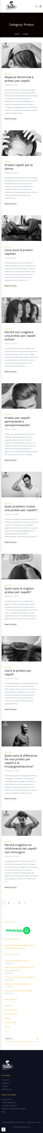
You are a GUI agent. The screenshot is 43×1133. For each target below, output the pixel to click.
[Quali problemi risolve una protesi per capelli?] (21, 473)
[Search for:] (21, 1039)
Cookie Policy (30, 1122)
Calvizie (8, 1006)
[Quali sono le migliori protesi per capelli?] (21, 555)
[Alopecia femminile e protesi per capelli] (21, 44)
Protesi (8, 74)
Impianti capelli (11, 1010)
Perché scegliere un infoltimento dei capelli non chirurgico (21, 848)
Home (17, 34)
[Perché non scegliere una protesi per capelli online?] (21, 299)
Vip (6, 1031)
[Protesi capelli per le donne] (21, 132)
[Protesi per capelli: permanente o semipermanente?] (21, 385)
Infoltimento (10, 1014)
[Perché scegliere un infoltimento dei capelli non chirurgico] (21, 812)
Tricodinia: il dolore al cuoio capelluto (20, 977)
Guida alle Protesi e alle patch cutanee (20, 945)
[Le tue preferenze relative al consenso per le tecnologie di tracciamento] (3, 1129)
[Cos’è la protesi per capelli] (21, 637)
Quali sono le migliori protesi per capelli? (19, 590)
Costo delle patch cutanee (15, 948)
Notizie (7, 1018)
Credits (38, 1122)
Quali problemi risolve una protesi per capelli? (21, 508)
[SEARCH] (37, 1039)
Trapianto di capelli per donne (16, 961)
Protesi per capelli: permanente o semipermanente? (17, 421)
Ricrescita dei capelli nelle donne (18, 984)
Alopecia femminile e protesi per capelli (19, 79)
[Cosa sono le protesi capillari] (21, 217)
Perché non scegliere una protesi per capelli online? (20, 335)
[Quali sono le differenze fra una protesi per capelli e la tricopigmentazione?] (21, 722)
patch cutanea (10, 1022)
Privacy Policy (20, 1122)
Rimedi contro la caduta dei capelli (18, 991)
